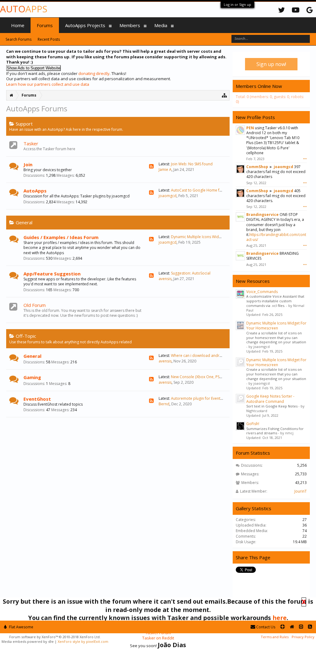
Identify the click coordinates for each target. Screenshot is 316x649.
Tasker (30, 143)
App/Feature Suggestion (52, 274)
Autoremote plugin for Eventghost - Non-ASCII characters (220, 398)
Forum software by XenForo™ (55, 637)
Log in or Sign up (237, 4)
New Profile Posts (255, 117)
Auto (23, 8)
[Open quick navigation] (224, 95)
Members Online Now (259, 86)
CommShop (257, 166)
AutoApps (35, 191)
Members (129, 25)
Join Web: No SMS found (192, 164)
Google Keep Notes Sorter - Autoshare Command (270, 399)
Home (17, 25)
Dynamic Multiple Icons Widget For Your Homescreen (217, 236)
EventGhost (37, 399)
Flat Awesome (20, 627)
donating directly (94, 73)
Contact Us (265, 627)
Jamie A (165, 169)
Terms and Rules (275, 637)
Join (27, 164)
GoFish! (252, 423)
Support (24, 124)
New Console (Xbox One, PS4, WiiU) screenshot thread (218, 376)
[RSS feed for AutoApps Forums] (310, 627)
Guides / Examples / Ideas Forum (60, 237)
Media (160, 25)
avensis (165, 278)
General (24, 222)
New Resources (253, 281)
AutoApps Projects (85, 25)
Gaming (32, 377)
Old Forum (34, 305)
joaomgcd (168, 195)
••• (305, 159)
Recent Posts (49, 39)
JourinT (300, 491)
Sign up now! (271, 64)
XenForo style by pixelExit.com (83, 641)
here (279, 618)
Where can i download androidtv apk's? (205, 355)
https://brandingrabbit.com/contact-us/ (276, 237)
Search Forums (18, 39)
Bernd (164, 404)
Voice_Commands (262, 291)
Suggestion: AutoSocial (190, 273)
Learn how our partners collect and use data (47, 84)
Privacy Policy (303, 637)
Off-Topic (26, 336)
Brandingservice (262, 214)
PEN (250, 127)
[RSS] (151, 166)
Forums (45, 25)
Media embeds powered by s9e (28, 641)
